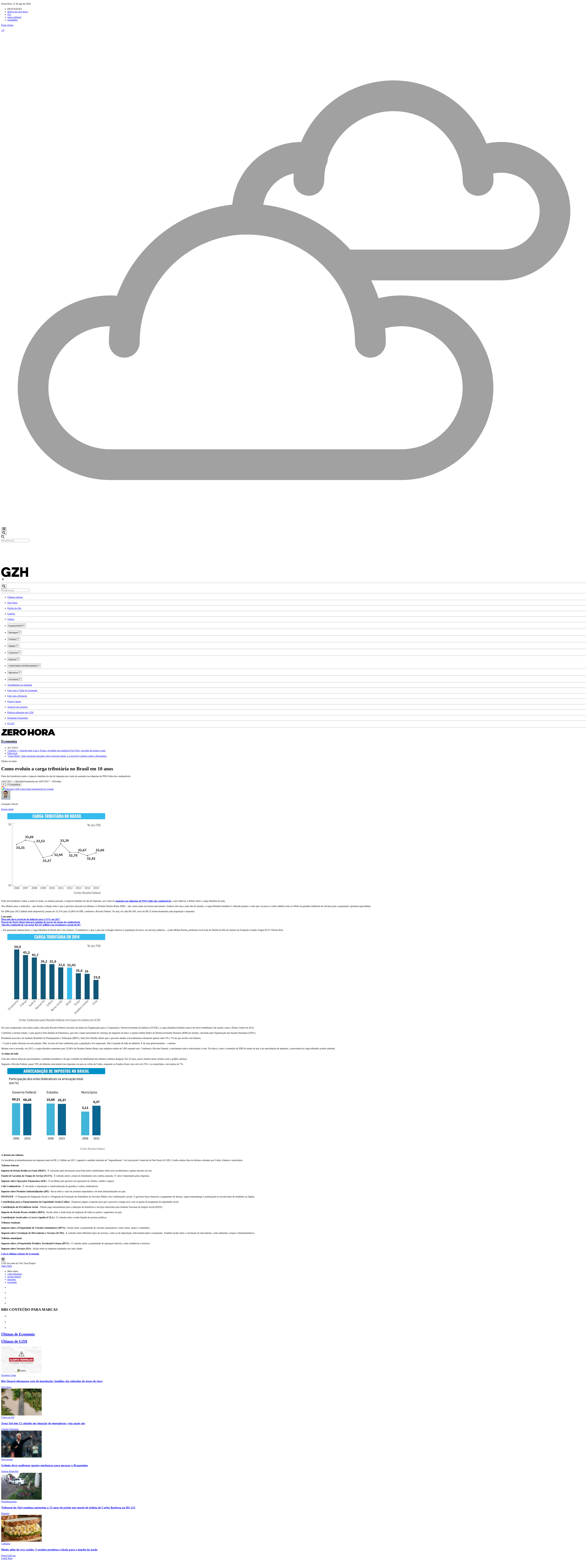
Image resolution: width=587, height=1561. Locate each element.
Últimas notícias (15, 597)
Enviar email (7, 809)
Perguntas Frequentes (17, 718)
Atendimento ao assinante (19, 685)
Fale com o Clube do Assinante (22, 690)
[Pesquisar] (4, 586)
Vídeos (10, 619)
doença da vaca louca (17, 11)
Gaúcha (11, 613)
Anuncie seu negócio (17, 707)
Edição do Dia (14, 608)
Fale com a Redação (17, 696)
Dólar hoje (12, 753)
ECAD (10, 723)
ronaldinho (12, 20)
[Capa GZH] (293, 547)
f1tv (9, 14)
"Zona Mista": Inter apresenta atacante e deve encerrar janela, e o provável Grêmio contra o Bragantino (57, 756)
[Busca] (4, 533)
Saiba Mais (6, 1266)
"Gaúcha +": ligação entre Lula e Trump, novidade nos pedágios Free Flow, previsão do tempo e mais (56, 750)
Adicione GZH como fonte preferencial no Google (29, 789)
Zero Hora (12, 602)
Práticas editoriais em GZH (20, 712)
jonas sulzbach (14, 17)
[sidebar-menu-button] (4, 529)
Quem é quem (14, 701)
